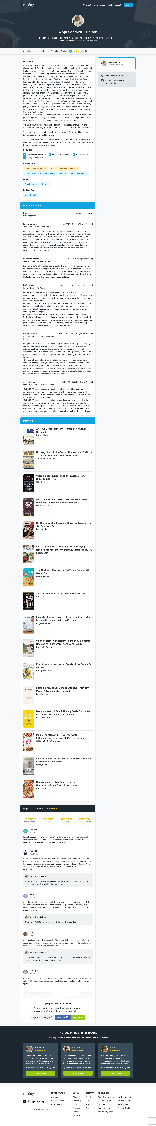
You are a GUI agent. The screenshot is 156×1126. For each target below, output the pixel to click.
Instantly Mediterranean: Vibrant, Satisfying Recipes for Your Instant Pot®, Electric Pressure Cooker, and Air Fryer (63, 548)
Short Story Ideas (105, 1112)
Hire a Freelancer (58, 1104)
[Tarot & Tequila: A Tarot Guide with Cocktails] (28, 601)
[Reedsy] (28, 5)
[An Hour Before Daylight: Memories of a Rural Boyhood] (28, 436)
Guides (76, 1112)
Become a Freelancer (60, 1101)
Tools (110, 5)
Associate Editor (30, 382)
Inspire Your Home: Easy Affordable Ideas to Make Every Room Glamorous (63, 760)
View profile (40, 1073)
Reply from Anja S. (38, 876)
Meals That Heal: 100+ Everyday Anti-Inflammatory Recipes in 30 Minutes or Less (60, 737)
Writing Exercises (125, 1101)
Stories (89, 1108)
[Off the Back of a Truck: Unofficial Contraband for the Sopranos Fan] (28, 530)
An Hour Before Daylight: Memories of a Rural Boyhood (61, 430)
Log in (128, 5)
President (27, 213)
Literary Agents (105, 1101)
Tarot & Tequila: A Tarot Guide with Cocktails (61, 593)
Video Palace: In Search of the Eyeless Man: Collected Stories (60, 477)
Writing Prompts (125, 1104)
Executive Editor (30, 224)
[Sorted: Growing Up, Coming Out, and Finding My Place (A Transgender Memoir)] (28, 695)
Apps (102, 5)
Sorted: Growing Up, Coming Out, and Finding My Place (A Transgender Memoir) (62, 689)
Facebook (61, 1017)
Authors (54, 1097)
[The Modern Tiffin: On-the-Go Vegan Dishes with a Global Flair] (28, 577)
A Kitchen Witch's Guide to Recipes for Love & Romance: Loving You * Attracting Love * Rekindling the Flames (61, 501)
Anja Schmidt (114, 62)
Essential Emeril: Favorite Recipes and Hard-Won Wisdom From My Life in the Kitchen (63, 619)
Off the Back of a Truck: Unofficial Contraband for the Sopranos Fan (63, 525)
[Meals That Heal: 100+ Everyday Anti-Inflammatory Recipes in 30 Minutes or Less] (28, 742)
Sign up (76, 1017)
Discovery (77, 1115)
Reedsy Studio (124, 1108)
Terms (25, 1110)
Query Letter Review (35, 158)
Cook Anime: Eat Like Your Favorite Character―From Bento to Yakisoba (56, 784)
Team (88, 1101)
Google (41, 1017)
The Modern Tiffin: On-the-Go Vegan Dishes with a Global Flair (63, 572)
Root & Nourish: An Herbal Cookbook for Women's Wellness (63, 666)
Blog (96, 5)
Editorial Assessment (61, 154)
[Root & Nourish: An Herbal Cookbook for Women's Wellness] (28, 672)
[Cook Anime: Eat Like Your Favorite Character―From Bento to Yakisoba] (28, 789)
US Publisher (29, 285)
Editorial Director (31, 259)
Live (75, 1104)
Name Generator (105, 1108)
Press (88, 1104)
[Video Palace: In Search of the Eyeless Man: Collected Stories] (28, 483)
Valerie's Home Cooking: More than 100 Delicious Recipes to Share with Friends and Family (63, 642)
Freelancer (77, 1108)
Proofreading (82, 154)
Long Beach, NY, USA (114, 76)
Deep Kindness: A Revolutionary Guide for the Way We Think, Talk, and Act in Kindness (63, 713)
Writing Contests (125, 1097)
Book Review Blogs (106, 1097)
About (118, 5)
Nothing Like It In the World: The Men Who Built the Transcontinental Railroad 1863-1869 (64, 454)
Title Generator (104, 1104)
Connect (87, 5)
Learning (77, 1101)
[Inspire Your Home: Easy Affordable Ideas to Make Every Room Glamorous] (28, 766)
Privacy (32, 1110)
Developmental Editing (36, 154)
